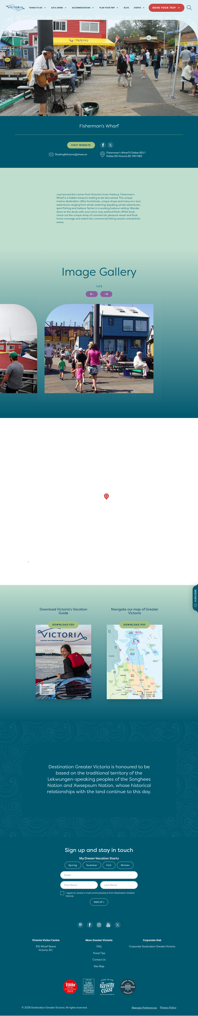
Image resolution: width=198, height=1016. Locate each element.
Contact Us (99, 959)
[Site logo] (15, 7)
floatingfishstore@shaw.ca (71, 154)
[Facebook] (90, 925)
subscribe (195, 595)
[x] (110, 145)
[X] (117, 925)
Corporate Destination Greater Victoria (152, 946)
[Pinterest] (80, 925)
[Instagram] (99, 925)
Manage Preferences (144, 1007)
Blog (126, 7)
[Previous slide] (92, 294)
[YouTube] (108, 925)
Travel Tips (99, 953)
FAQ (99, 946)
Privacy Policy (168, 1007)
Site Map (99, 966)
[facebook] (103, 145)
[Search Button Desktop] (189, 7)
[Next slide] (106, 294)
